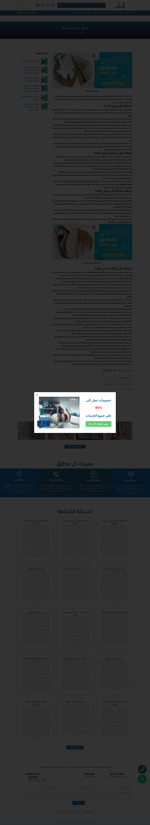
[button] (37, 395)
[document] (75, 412)
